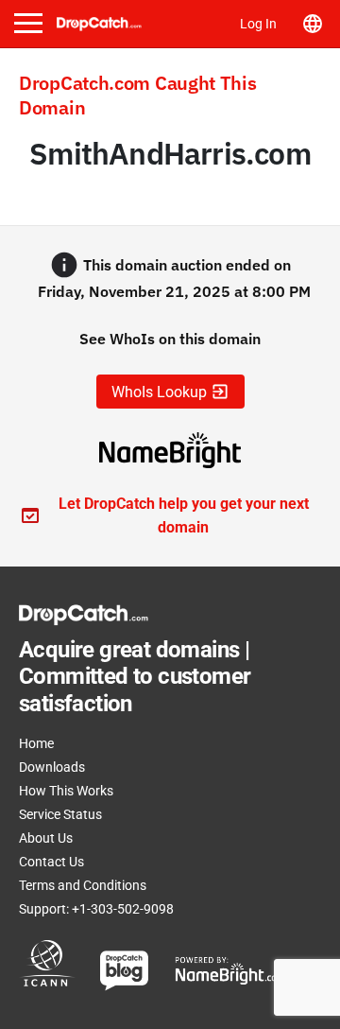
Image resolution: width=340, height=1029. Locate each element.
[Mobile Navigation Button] (28, 23)
